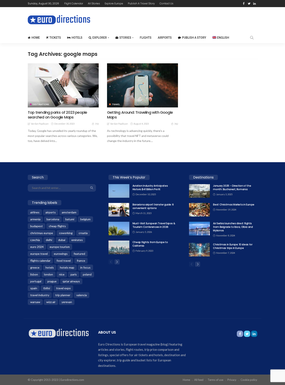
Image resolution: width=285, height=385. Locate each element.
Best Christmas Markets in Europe (233, 204)
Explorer (99, 37)
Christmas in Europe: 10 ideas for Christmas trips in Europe (232, 246)
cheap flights (57, 226)
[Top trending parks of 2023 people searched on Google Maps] (63, 85)
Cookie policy (249, 379)
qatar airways (71, 281)
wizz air (50, 302)
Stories (125, 37)
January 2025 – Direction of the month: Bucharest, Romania (232, 187)
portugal (35, 281)
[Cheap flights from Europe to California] (118, 247)
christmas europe (41, 233)
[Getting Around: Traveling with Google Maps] (142, 85)
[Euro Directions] (59, 333)
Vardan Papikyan (40, 123)
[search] (251, 37)
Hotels (77, 37)
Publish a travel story (141, 3)
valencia (81, 295)
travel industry (39, 295)
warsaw (35, 302)
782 (176, 123)
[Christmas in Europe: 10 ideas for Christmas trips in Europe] (199, 249)
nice (61, 274)
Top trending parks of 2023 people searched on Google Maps (57, 115)
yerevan (67, 302)
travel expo (63, 288)
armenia (35, 219)
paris (74, 274)
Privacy (231, 379)
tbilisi (46, 288)
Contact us (166, 3)
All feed (198, 379)
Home (36, 37)
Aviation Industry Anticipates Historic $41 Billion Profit (150, 187)
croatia (83, 233)
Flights (145, 37)
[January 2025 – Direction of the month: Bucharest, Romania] (199, 191)
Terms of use (215, 379)
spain (33, 288)
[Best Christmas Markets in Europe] (199, 210)
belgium (85, 219)
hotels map (67, 267)
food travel (64, 260)
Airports (165, 37)
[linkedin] (254, 3)
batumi (69, 219)
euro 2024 (37, 247)
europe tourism (60, 247)
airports (50, 212)
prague (52, 281)
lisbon (34, 274)
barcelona (53, 219)
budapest (36, 226)
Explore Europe (114, 3)
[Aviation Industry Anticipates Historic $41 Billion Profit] (118, 191)
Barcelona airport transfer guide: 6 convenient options (153, 206)
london (48, 274)
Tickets (55, 37)
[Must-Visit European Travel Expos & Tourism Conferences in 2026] (118, 228)
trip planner (62, 295)
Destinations (41, 104)
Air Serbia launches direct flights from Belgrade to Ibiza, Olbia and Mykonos (233, 227)
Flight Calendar (73, 3)
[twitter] (249, 3)
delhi (49, 240)
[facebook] (243, 3)
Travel (116, 104)
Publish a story (194, 37)
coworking (66, 233)
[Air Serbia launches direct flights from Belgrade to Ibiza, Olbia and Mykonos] (199, 228)
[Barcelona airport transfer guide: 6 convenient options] (118, 210)
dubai (61, 240)
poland (87, 274)
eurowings (61, 253)
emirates (77, 240)
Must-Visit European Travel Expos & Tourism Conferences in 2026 (153, 225)
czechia (35, 240)
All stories (94, 3)
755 (97, 123)
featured (79, 253)
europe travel (39, 253)
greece (34, 267)
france (81, 260)
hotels (49, 267)
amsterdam (69, 212)
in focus (85, 267)
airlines (34, 212)
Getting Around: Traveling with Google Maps (140, 115)
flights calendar (40, 260)
